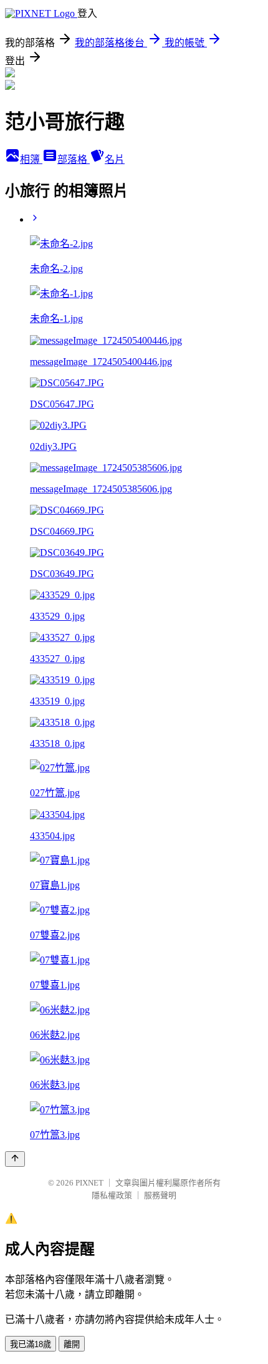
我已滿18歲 (30, 1344)
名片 (115, 159)
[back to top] (15, 1159)
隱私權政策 (112, 1195)
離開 (72, 1344)
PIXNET (89, 1182)
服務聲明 (160, 1195)
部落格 (73, 159)
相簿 (31, 159)
